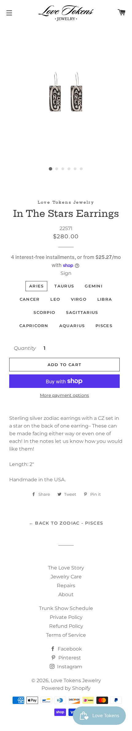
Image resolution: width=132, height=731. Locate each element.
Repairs (66, 585)
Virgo (79, 299)
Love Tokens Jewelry (76, 680)
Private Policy (66, 617)
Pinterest (69, 658)
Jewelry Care (66, 577)
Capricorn (34, 325)
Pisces (103, 325)
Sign (66, 273)
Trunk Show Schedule (66, 608)
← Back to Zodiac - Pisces (66, 523)
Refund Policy (66, 626)
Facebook (69, 649)
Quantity (25, 348)
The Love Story (66, 568)
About (66, 594)
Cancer (30, 299)
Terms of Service (66, 635)
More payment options (64, 395)
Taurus (64, 285)
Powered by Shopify (66, 688)
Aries (36, 285)
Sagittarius (82, 312)
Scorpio (44, 312)
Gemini (94, 285)
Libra (104, 299)
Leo (55, 299)
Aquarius (72, 325)
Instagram (69, 667)
